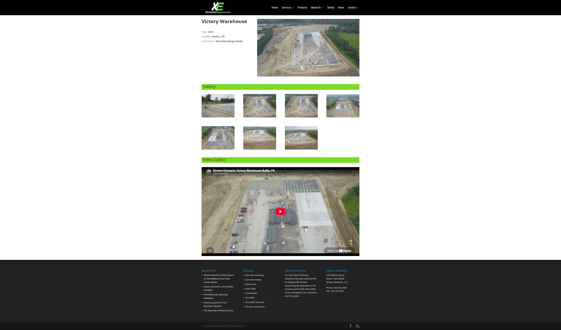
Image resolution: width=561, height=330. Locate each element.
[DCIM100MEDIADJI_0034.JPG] (218, 117)
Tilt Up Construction (255, 306)
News (341, 8)
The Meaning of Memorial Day (218, 310)
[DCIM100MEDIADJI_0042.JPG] (218, 149)
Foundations (251, 293)
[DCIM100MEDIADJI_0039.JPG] (301, 117)
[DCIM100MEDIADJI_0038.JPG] (259, 117)
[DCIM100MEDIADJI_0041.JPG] (342, 117)
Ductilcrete (250, 284)
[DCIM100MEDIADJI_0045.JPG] (301, 149)
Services (286, 8)
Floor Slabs (250, 288)
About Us (316, 8)
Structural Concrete (254, 302)
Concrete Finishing (254, 275)
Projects (302, 8)
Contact (352, 8)
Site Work (249, 297)
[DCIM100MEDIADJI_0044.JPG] (259, 149)
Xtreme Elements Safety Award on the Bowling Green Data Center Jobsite (219, 279)
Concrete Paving (253, 279)
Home (275, 8)
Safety (330, 8)
